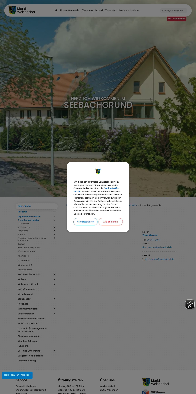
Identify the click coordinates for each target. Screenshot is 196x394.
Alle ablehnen (110, 221)
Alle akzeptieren (85, 221)
